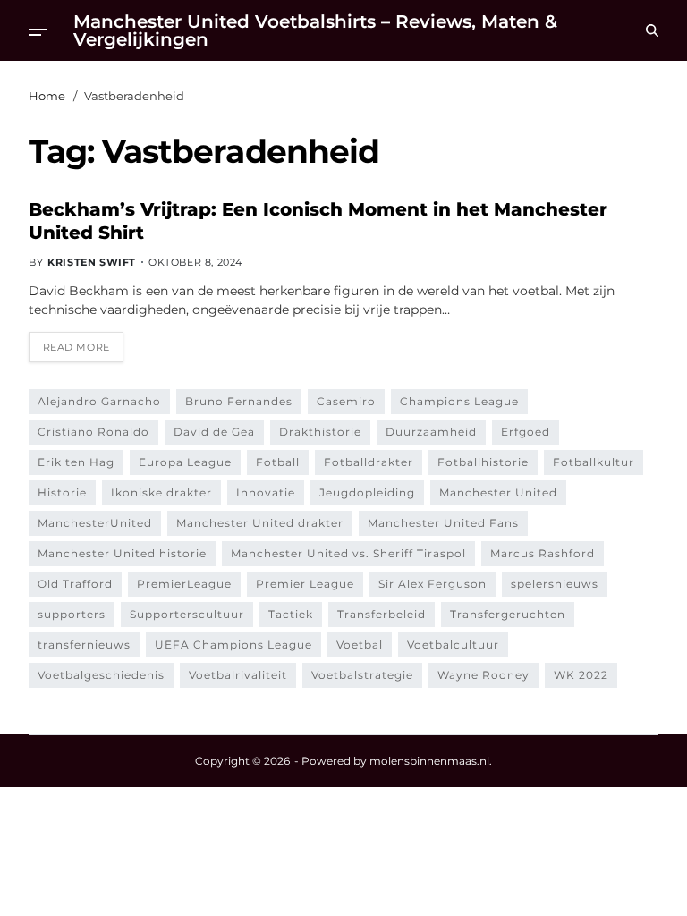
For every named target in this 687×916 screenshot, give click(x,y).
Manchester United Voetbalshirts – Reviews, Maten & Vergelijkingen (315, 30)
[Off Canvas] (38, 32)
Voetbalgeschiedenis (101, 675)
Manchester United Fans (443, 523)
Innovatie (265, 492)
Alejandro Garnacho (99, 401)
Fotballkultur (593, 462)
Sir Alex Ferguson (432, 583)
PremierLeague (184, 583)
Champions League (459, 401)
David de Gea (214, 431)
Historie (62, 492)
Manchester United (498, 492)
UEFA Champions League (233, 644)
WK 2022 (581, 675)
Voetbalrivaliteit (238, 675)
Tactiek (290, 614)
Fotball (278, 462)
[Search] (652, 30)
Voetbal (359, 644)
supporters (72, 614)
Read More (76, 347)
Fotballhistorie (483, 462)
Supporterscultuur (187, 614)
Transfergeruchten (507, 614)
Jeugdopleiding (367, 492)
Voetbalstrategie (362, 675)
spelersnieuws (554, 583)
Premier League (305, 583)
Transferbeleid (381, 614)
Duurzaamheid (431, 431)
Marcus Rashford (542, 553)
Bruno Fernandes (239, 401)
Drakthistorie (320, 431)
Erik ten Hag (76, 462)
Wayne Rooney (483, 675)
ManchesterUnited (95, 523)
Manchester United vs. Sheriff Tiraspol (348, 553)
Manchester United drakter (260, 523)
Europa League (185, 462)
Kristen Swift (91, 262)
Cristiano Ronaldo (93, 431)
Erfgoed (525, 431)
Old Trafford (75, 583)
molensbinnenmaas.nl (429, 761)
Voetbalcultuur (453, 644)
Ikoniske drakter (161, 492)
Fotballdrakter (368, 462)
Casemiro (346, 401)
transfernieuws (84, 644)
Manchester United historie (122, 553)
